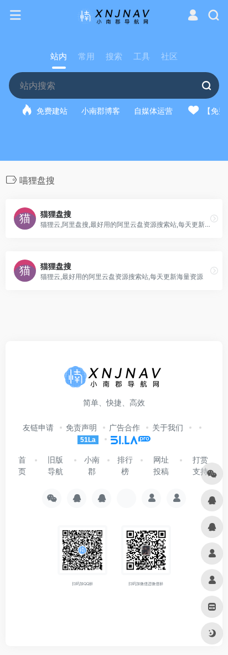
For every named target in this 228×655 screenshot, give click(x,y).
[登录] (193, 16)
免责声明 (81, 427)
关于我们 (167, 427)
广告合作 (124, 427)
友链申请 (38, 427)
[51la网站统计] (126, 439)
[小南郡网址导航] (114, 15)
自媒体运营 (153, 110)
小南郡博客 (100, 110)
